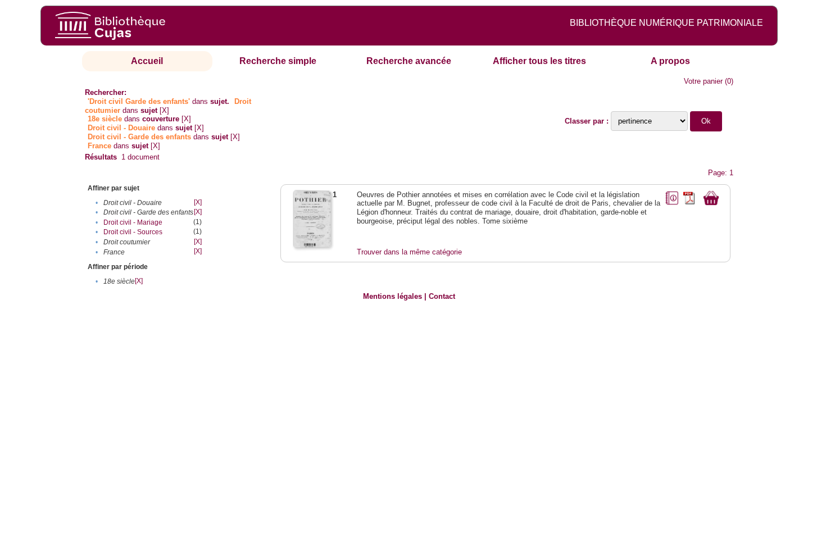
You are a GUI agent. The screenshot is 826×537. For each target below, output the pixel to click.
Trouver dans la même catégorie (409, 252)
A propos (670, 61)
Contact (442, 296)
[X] (164, 110)
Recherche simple (277, 61)
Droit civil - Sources (132, 232)
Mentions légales (392, 296)
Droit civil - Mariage (132, 222)
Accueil (147, 61)
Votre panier (703, 81)
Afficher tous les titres (539, 61)
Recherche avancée (408, 61)
